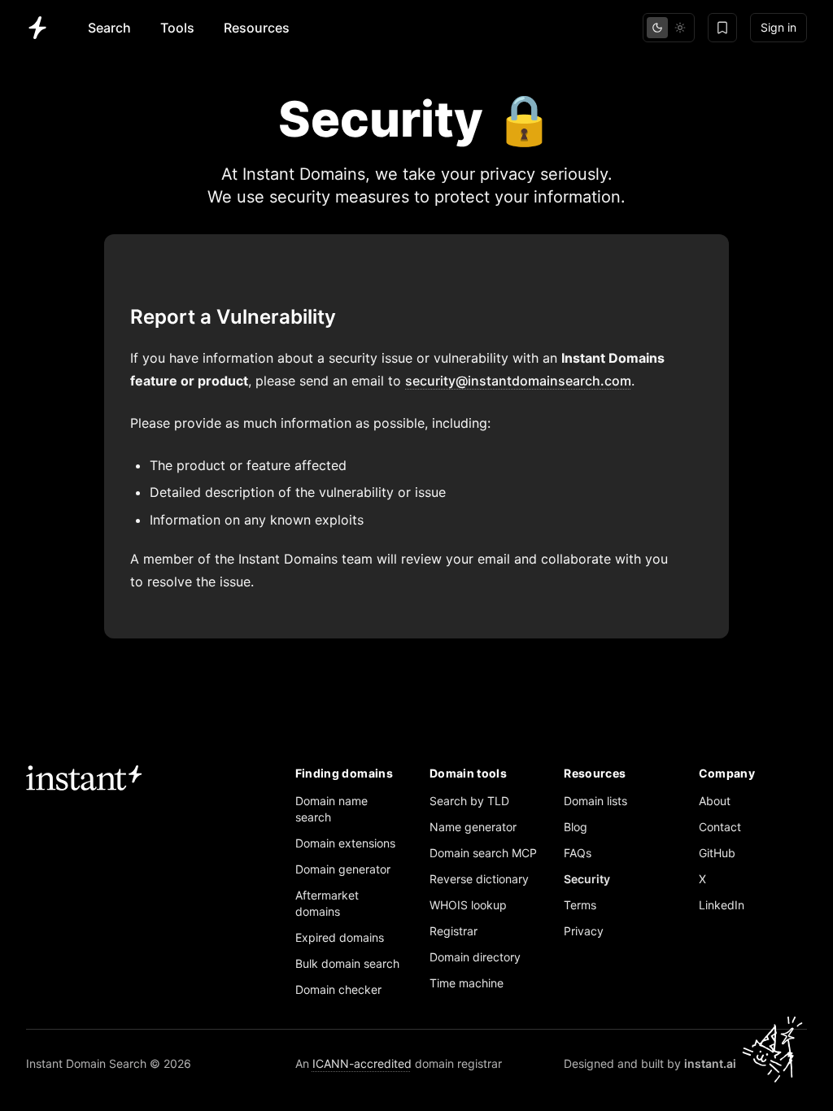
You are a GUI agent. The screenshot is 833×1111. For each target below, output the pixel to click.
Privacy (584, 931)
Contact (720, 827)
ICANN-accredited (362, 1063)
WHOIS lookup (468, 905)
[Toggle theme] (669, 27)
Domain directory (475, 957)
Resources (257, 28)
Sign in (778, 27)
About (715, 801)
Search (109, 28)
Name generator (473, 827)
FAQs (577, 853)
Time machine (467, 983)
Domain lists (595, 801)
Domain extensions (345, 843)
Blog (575, 827)
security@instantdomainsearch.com (518, 381)
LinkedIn (721, 905)
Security (587, 879)
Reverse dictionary (479, 879)
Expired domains (339, 937)
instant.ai (710, 1063)
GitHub (717, 853)
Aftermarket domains (327, 903)
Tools (177, 28)
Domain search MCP (483, 853)
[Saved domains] (722, 27)
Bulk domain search (347, 963)
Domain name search (331, 809)
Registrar (454, 931)
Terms (580, 905)
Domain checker (338, 989)
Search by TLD (469, 801)
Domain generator (342, 869)
